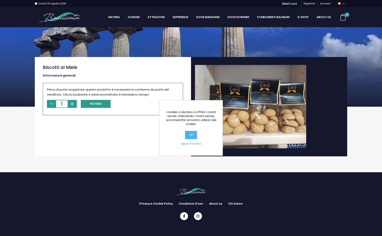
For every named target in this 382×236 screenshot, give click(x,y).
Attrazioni (156, 17)
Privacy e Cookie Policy (156, 204)
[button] (341, 3)
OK (191, 135)
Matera (114, 17)
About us (324, 17)
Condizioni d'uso (191, 204)
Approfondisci (191, 143)
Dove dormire (238, 17)
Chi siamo (235, 204)
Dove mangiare (208, 17)
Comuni (134, 17)
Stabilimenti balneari (273, 17)
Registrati (309, 3)
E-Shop (303, 17)
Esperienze (180, 17)
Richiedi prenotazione (95, 105)
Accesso (325, 3)
